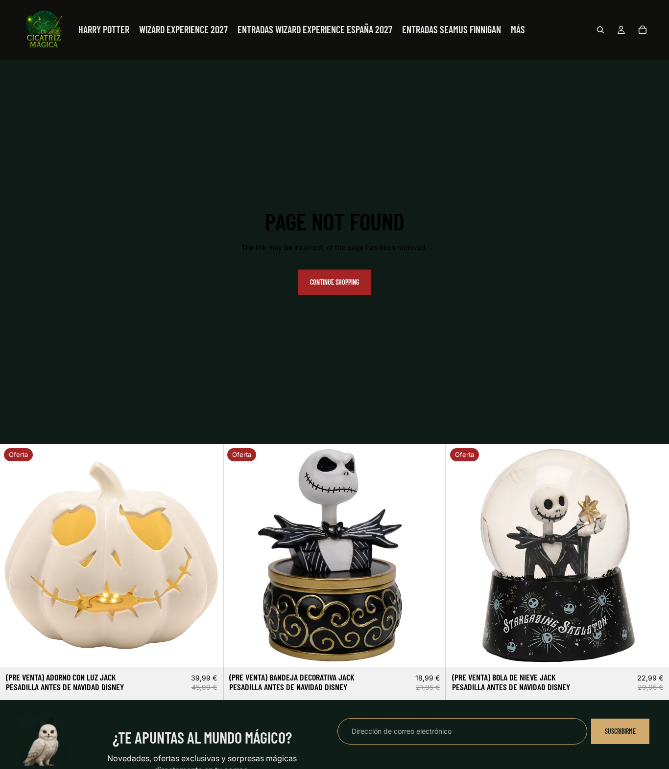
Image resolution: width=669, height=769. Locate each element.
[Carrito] (642, 30)
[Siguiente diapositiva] (208, 555)
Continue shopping (334, 282)
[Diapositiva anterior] (14, 555)
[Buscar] (600, 30)
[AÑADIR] (207, 652)
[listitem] (518, 29)
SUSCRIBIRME (620, 731)
